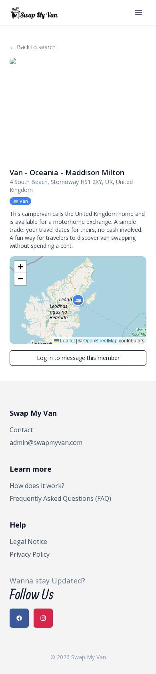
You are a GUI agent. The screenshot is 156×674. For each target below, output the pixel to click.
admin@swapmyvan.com (46, 442)
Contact (21, 429)
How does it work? (37, 485)
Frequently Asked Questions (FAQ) (60, 498)
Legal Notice (28, 541)
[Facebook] (19, 618)
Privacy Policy (30, 554)
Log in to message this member (78, 358)
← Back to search (33, 47)
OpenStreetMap (100, 340)
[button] (78, 300)
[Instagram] (43, 618)
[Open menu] (138, 13)
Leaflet (67, 340)
